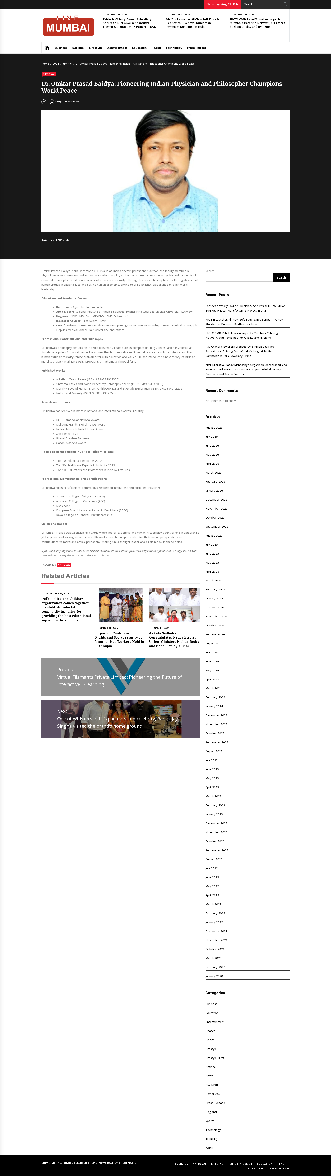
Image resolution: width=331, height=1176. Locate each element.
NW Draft (212, 1085)
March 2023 (213, 796)
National (78, 48)
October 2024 (215, 625)
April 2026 (212, 463)
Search (210, 271)
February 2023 (215, 805)
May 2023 (212, 778)
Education (139, 48)
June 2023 (212, 769)
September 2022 (217, 850)
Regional (211, 1112)
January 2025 (214, 598)
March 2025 (213, 580)
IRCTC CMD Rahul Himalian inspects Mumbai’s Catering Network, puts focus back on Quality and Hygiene (257, 23)
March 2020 (213, 958)
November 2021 (216, 940)
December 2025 (216, 499)
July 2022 (212, 868)
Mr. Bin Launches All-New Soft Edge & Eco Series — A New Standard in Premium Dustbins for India (192, 23)
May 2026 (212, 454)
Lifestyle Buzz (215, 1058)
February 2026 (215, 481)
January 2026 (214, 490)
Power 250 (213, 1094)
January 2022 (214, 922)
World (209, 1148)
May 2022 (212, 886)
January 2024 (214, 706)
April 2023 (212, 787)
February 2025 (215, 589)
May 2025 (212, 562)
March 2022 (213, 904)
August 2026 (214, 427)
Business (61, 48)
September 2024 (217, 634)
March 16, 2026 (109, 628)
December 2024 (216, 607)
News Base (107, 1163)
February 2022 (215, 913)
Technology (174, 48)
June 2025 (212, 553)
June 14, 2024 (161, 628)
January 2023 (214, 814)
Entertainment (117, 48)
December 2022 (216, 823)
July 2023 (212, 760)
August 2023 (214, 751)
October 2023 (215, 733)
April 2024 (212, 679)
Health (156, 48)
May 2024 (212, 670)
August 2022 (214, 859)
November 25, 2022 (57, 593)
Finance (210, 1031)
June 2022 (212, 877)
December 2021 (216, 931)
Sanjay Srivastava (67, 101)
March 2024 (213, 688)
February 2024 (215, 697)
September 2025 (217, 526)
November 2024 (216, 616)
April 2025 (212, 571)
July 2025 (212, 544)
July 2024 (212, 652)
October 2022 (215, 841)
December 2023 (216, 715)
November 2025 (216, 508)
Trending (211, 1139)
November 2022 (216, 832)
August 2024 (214, 643)
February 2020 (215, 967)
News (209, 1076)
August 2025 (214, 535)
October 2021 (215, 949)
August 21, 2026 (117, 14)
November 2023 (216, 724)
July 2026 (212, 436)
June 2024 (212, 661)
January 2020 (214, 976)
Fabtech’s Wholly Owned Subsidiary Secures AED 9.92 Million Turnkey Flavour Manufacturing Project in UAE (129, 23)
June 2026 (212, 445)
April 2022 (212, 895)
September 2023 (217, 742)
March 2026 (213, 472)
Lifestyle (95, 48)
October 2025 (215, 517)
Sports (210, 1121)
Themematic (127, 1163)
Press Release (196, 48)
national (64, 564)
